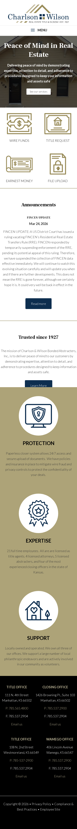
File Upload (58, 181)
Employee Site (50, 809)
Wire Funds (19, 140)
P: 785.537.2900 (55, 708)
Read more (38, 304)
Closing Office (55, 687)
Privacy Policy (41, 804)
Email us (16, 724)
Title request (58, 140)
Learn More (38, 386)
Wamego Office (59, 739)
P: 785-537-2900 (21, 760)
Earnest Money (19, 181)
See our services (38, 91)
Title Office (16, 687)
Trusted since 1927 (38, 337)
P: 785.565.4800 (17, 708)
